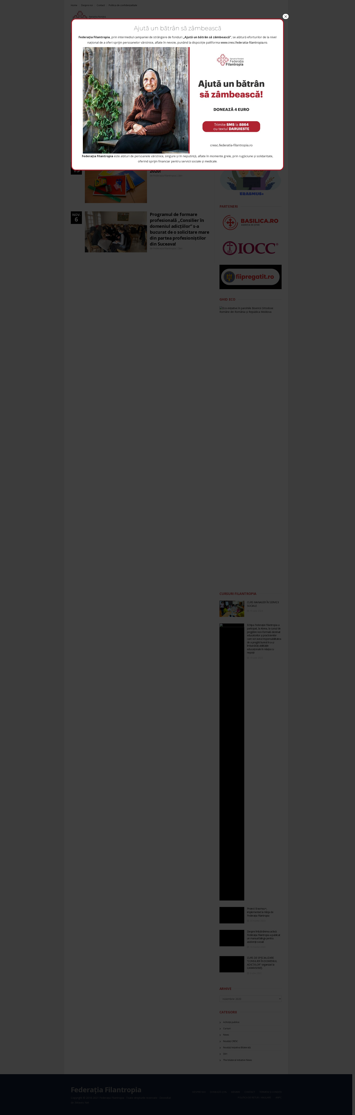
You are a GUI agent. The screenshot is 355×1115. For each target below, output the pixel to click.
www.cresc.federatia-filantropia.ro (244, 42)
